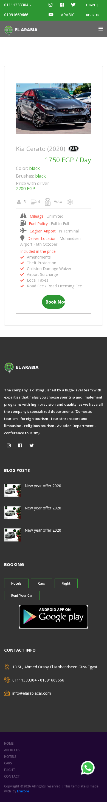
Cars (41, 583)
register (92, 15)
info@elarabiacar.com (31, 693)
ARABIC (68, 14)
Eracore (23, 791)
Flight (66, 583)
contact (12, 776)
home (8, 743)
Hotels (16, 583)
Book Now (55, 302)
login (90, 5)
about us (12, 750)
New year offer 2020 (43, 485)
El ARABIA (26, 30)
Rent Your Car (22, 595)
